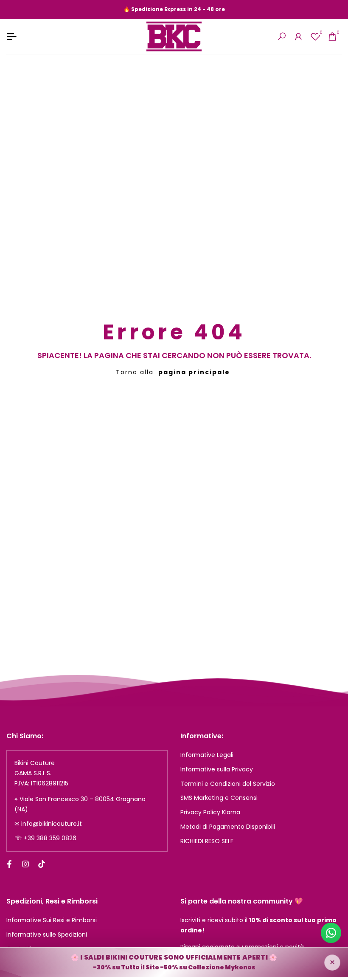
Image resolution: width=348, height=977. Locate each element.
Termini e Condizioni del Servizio (227, 783)
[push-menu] (11, 36)
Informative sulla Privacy (216, 769)
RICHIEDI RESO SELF (206, 841)
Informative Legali (206, 755)
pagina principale (194, 372)
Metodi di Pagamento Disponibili (227, 826)
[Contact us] (331, 933)
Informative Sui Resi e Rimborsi (51, 920)
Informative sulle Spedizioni (46, 934)
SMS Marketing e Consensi (219, 797)
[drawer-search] (281, 36)
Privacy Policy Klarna (210, 812)
